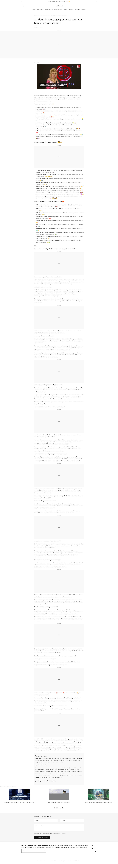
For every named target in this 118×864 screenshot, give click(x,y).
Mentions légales (62, 860)
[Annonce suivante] (96, 1)
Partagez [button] (37, 62)
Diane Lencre (47, 860)
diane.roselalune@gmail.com (49, 781)
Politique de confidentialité (72, 860)
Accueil (35, 15)
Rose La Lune (41, 860)
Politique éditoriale (54, 860)
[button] (22, 5)
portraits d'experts (82, 847)
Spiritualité (40, 15)
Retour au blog (60, 808)
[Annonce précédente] (21, 1)
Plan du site (80, 860)
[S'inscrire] (44, 851)
